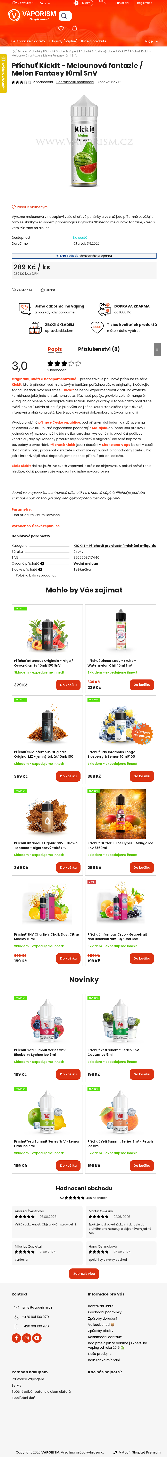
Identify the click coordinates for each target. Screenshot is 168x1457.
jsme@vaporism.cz (35, 1307)
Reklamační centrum (104, 1337)
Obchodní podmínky (103, 1312)
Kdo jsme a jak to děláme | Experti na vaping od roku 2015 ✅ (116, 1345)
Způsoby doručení (101, 1318)
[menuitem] (24, 41)
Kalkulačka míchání (102, 1360)
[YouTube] (35, 1338)
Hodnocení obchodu (82, 1188)
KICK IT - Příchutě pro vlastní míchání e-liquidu (113, 545)
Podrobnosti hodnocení (74, 82)
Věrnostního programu (94, 256)
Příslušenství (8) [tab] (97, 349)
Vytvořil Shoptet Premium (138, 1452)
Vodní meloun (84, 563)
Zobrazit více (82, 1273)
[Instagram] (25, 1338)
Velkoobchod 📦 (100, 1324)
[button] (45, 683)
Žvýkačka (80, 569)
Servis (14, 1385)
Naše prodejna (98, 1353)
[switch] (82, 3)
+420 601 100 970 (33, 1317)
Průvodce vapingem (26, 1379)
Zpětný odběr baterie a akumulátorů (39, 1391)
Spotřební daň (21, 1398)
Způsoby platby (99, 1330)
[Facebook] (14, 1338)
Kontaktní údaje (99, 1306)
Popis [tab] (53, 349)
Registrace (143, 3)
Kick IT (114, 82)
